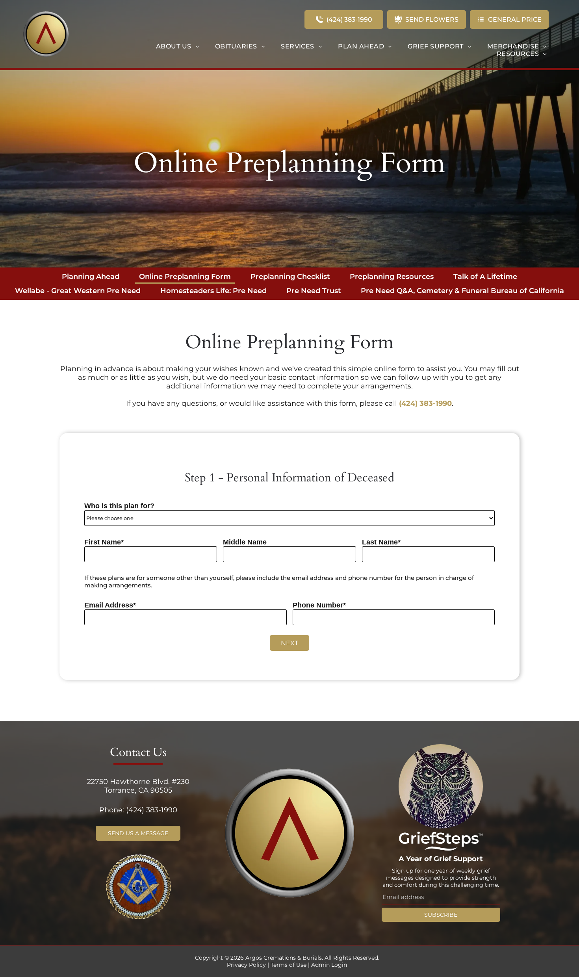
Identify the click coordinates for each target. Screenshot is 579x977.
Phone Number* (319, 605)
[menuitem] (177, 46)
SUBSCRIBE (440, 914)
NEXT (289, 643)
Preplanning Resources (392, 276)
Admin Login (329, 964)
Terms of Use (288, 964)
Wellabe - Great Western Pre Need (78, 290)
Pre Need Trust (313, 290)
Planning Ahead (90, 276)
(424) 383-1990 (425, 403)
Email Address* (110, 605)
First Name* (104, 542)
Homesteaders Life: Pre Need (213, 290)
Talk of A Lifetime (485, 276)
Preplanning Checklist (290, 276)
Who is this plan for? (119, 506)
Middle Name (245, 542)
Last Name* (381, 542)
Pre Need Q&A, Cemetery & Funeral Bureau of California (462, 290)
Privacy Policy (246, 964)
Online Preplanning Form (185, 276)
